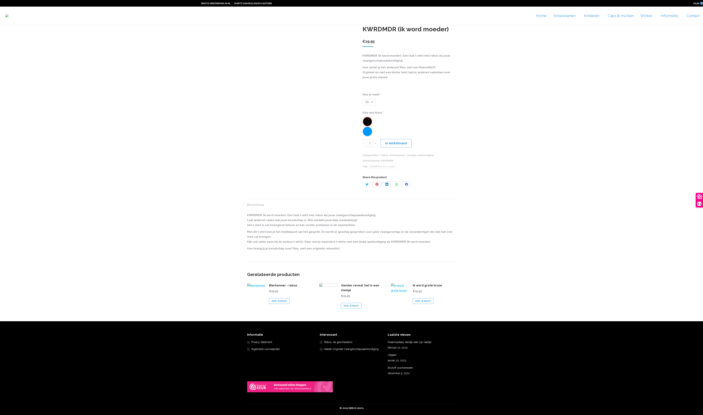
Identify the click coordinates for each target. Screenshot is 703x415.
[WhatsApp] (396, 184)
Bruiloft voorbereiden (400, 367)
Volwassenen (397, 155)
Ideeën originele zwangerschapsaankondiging (351, 349)
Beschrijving (255, 204)
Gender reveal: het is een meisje (360, 288)
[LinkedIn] (386, 184)
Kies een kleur (373, 112)
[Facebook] (406, 184)
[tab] (255, 203)
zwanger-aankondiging (420, 155)
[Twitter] (367, 184)
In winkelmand (396, 143)
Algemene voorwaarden (265, 349)
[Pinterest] (377, 184)
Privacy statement (261, 342)
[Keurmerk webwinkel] (290, 387)
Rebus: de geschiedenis (338, 342)
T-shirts (383, 155)
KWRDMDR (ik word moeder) (382, 167)
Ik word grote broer (427, 285)
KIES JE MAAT (279, 301)
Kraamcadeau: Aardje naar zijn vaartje (409, 342)
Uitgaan (392, 354)
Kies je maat (371, 94)
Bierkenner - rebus (283, 285)
